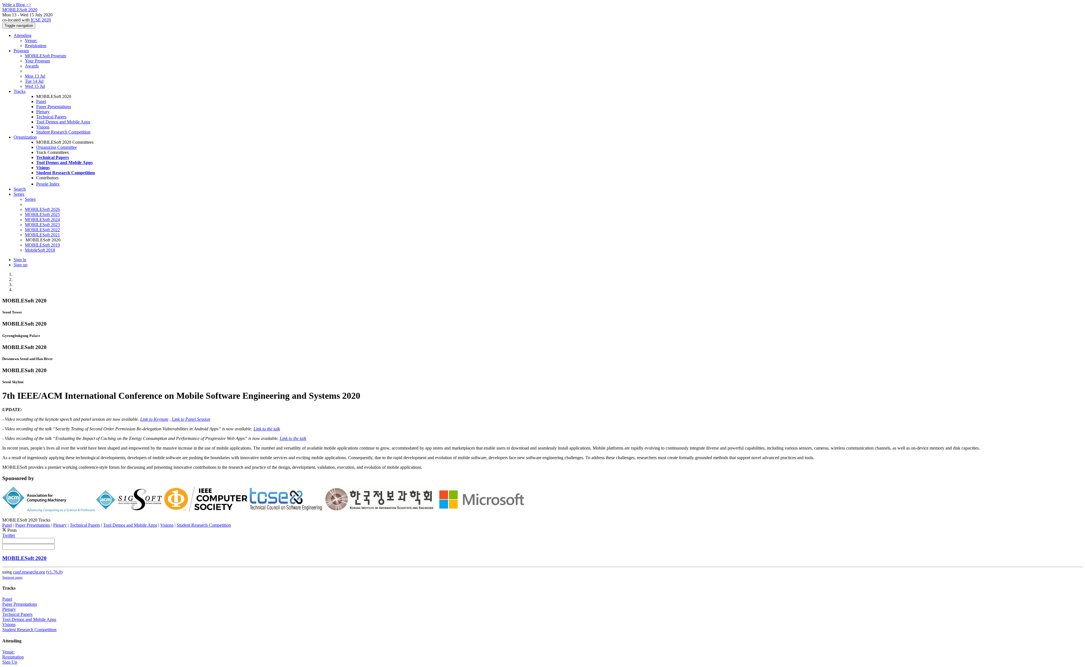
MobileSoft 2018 (40, 250)
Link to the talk (266, 428)
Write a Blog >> (16, 4)
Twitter (8, 535)
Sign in (20, 259)
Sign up (20, 264)
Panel (41, 101)
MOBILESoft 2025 (42, 214)
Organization (25, 137)
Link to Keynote (154, 419)
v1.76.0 (54, 572)
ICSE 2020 (41, 20)
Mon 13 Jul (35, 76)
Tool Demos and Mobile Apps (63, 121)
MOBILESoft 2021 (42, 234)
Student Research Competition (63, 132)
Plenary (43, 111)
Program (21, 50)
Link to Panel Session (191, 419)
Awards (32, 66)
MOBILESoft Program (45, 55)
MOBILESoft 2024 (42, 219)
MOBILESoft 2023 (42, 224)
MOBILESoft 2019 (42, 245)
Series (30, 199)
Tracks (19, 91)
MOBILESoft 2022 (42, 229)
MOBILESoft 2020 (24, 558)
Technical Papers (51, 116)
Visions (42, 127)
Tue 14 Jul (34, 81)
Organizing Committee (56, 147)
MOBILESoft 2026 (42, 209)
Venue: (31, 40)
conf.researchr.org (29, 572)
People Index (48, 184)
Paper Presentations (53, 106)
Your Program (37, 60)
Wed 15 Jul (35, 86)
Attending (22, 35)
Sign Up (9, 662)
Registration (35, 45)
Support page (12, 577)
